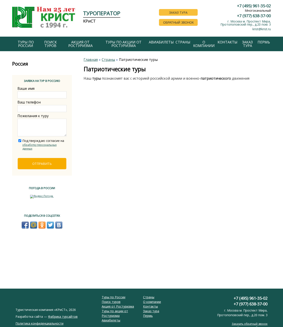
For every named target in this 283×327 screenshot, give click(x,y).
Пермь (264, 42)
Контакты (227, 42)
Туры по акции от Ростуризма (123, 44)
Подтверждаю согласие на (43, 144)
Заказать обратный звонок (250, 324)
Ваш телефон (29, 102)
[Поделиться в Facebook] (25, 225)
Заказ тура (247, 44)
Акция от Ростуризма (80, 44)
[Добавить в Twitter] (50, 225)
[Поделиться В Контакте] (58, 225)
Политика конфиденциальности (39, 323)
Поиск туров (50, 44)
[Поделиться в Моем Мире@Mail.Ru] (33, 225)
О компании (204, 44)
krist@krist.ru (261, 29)
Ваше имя (25, 88)
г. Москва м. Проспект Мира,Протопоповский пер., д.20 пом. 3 (245, 22)
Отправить (42, 164)
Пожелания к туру (33, 116)
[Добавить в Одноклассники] (42, 225)
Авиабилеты (161, 42)
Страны (183, 42)
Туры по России (26, 44)
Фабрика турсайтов (63, 316)
